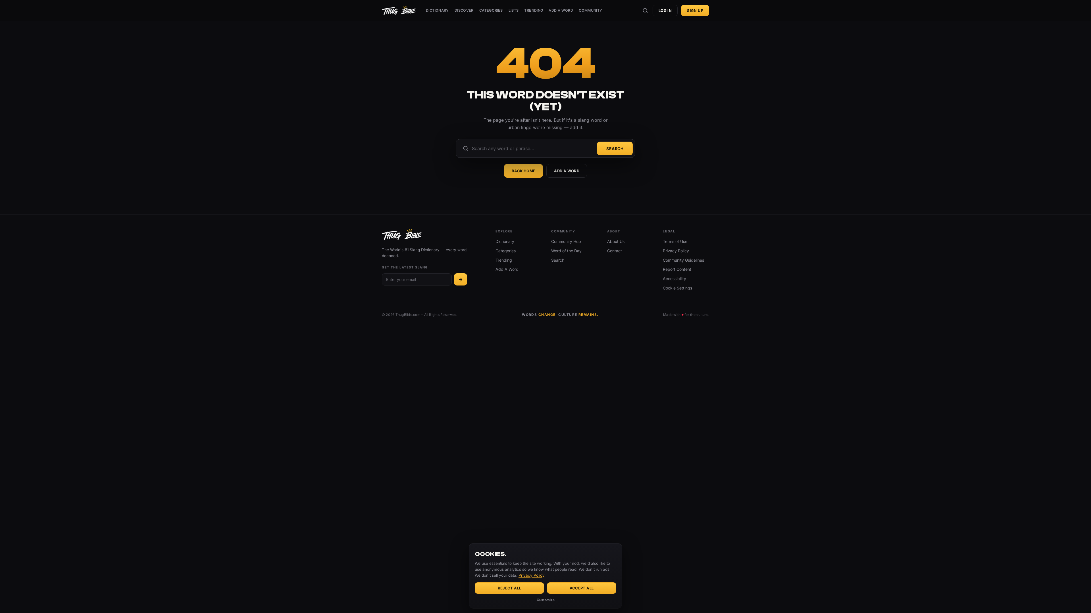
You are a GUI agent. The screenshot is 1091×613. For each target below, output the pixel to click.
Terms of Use (675, 241)
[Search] (645, 10)
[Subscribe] (460, 279)
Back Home (524, 171)
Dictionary (437, 10)
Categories (491, 10)
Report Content (677, 269)
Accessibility (674, 278)
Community (590, 10)
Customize (546, 600)
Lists (514, 10)
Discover (464, 10)
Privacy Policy (676, 250)
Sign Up (695, 10)
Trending (533, 10)
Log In (665, 10)
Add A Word (561, 10)
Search (614, 148)
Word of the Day (566, 250)
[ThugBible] (399, 10)
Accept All (582, 588)
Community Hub (566, 241)
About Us (615, 241)
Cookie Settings (677, 287)
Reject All (509, 588)
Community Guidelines (683, 260)
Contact (614, 250)
